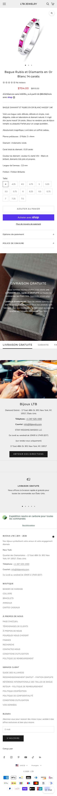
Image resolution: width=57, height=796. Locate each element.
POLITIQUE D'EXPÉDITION (14, 691)
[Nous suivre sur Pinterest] (18, 757)
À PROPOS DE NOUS (12, 631)
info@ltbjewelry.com (33, 424)
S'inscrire (13, 738)
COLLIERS (7, 593)
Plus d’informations (28, 525)
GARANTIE (43, 345)
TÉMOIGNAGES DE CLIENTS (15, 626)
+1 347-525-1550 (34, 419)
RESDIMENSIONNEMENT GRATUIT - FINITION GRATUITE (28, 677)
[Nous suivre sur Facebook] (4, 757)
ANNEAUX (7, 603)
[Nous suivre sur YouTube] (25, 757)
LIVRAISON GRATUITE (17, 345)
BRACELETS (8, 598)
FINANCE (7, 640)
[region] (28, 489)
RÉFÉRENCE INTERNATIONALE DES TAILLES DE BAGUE (28, 682)
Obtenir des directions (28, 454)
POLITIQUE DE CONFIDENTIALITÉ (18, 695)
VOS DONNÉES (10, 705)
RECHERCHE (8, 644)
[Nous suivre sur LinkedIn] (40, 757)
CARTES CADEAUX (11, 607)
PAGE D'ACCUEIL (10, 621)
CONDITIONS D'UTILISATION (16, 654)
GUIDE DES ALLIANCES (13, 672)
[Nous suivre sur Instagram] (11, 757)
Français (35, 765)
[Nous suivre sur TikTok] (33, 757)
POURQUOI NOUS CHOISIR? (15, 635)
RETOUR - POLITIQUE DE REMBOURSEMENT (23, 686)
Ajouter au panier (28, 209)
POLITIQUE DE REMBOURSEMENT (18, 658)
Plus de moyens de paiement (28, 224)
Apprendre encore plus (40, 296)
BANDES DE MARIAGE (13, 589)
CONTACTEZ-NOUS (11, 649)
